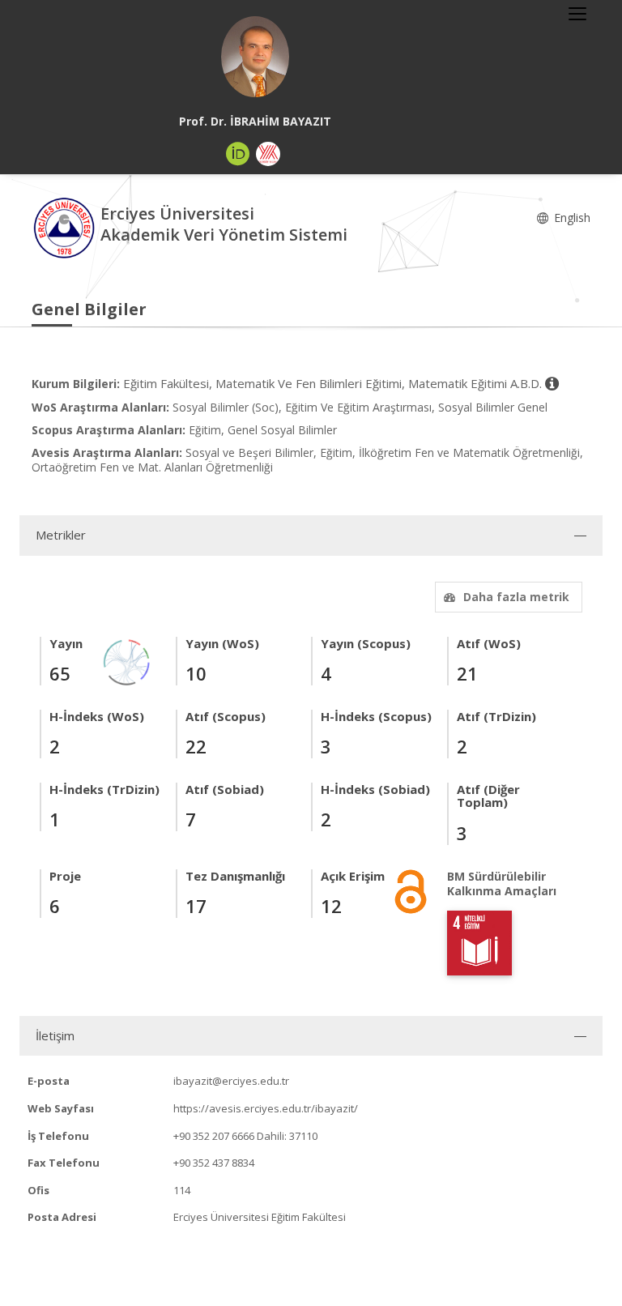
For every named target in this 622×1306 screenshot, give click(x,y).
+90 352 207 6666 (213, 1136)
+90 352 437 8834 (213, 1162)
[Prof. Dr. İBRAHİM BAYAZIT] (255, 56)
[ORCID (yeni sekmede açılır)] (238, 154)
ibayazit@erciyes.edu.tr (231, 1080)
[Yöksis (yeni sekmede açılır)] (268, 154)
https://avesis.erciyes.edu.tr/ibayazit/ (265, 1108)
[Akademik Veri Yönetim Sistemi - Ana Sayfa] (66, 226)
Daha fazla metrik (516, 596)
